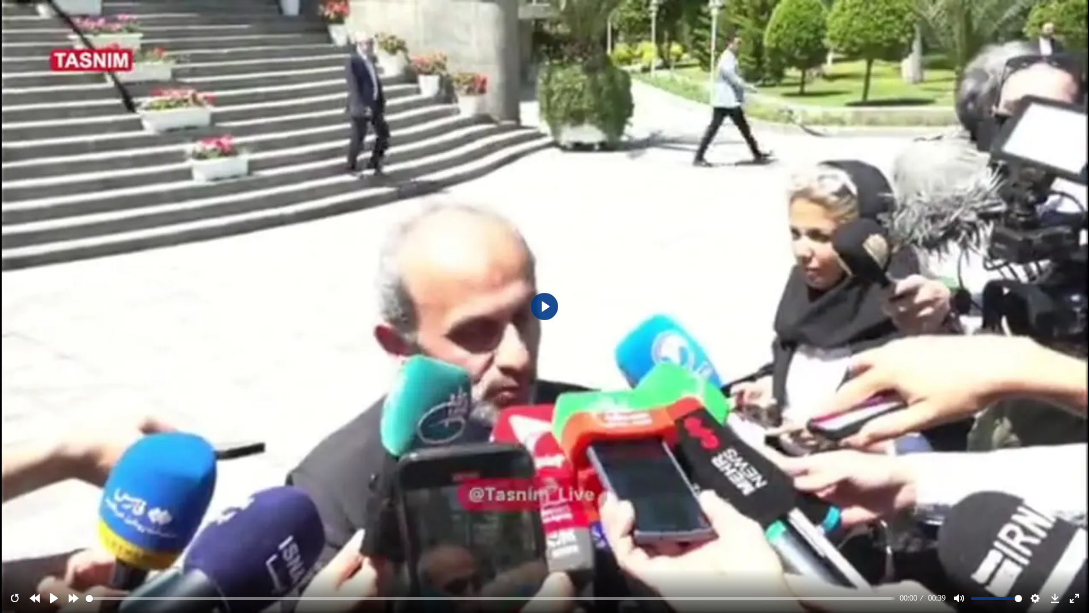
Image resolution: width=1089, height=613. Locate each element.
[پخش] (54, 598)
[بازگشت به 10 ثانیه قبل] (35, 598)
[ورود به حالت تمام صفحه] (1074, 598)
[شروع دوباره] (15, 598)
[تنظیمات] (1035, 598)
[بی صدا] (959, 598)
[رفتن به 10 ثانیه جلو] (74, 598)
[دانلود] (1055, 598)
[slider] (491, 598)
